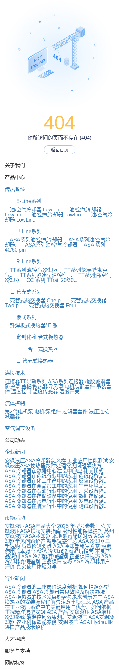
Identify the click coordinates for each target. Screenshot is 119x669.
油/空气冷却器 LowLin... (34, 209)
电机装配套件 (79, 386)
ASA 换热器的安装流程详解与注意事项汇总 (59, 599)
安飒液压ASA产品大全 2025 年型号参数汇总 (55, 526)
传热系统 (15, 189)
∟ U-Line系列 (23, 231)
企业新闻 (15, 452)
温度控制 (21, 391)
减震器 (12, 416)
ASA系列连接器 (66, 381)
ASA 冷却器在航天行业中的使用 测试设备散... (56, 506)
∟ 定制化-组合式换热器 (34, 337)
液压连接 (99, 411)
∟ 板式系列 (20, 317)
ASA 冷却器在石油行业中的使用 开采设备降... (56, 491)
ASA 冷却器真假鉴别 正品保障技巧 (60, 556)
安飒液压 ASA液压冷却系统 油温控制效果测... (58, 615)
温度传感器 (45, 391)
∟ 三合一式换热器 (31, 349)
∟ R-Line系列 (23, 261)
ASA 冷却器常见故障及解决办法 (69, 592)
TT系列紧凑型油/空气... (43, 275)
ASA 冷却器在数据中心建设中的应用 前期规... (56, 470)
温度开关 (69, 391)
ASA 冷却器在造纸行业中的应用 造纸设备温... (56, 475)
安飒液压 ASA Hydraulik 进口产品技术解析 (59, 625)
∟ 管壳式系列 (23, 292)
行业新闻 (15, 578)
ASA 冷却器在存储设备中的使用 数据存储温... (56, 496)
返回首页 (60, 149)
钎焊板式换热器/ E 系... (33, 325)
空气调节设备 (20, 428)
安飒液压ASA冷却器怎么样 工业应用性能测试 (56, 460)
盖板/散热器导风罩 (42, 386)
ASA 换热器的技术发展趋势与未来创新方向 (53, 597)
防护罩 (12, 386)
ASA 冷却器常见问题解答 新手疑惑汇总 (57, 539)
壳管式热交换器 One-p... (34, 300)
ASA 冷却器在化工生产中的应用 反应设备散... (56, 481)
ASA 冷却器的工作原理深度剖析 (41, 587)
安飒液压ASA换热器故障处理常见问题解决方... (59, 463)
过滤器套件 (75, 411)
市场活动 (15, 518)
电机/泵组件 (47, 411)
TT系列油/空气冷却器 (31, 270)
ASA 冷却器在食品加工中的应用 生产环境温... (56, 486)
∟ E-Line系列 (23, 201)
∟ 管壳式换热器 (29, 361)
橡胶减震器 (97, 381)
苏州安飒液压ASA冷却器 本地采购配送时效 (59, 533)
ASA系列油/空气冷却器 (33, 239)
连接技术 (15, 373)
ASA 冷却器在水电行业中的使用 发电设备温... (56, 501)
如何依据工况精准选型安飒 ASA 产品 (58, 609)
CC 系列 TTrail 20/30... (49, 280)
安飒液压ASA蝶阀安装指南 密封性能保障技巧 (58, 528)
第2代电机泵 (19, 411)
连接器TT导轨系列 (26, 381)
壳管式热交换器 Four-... (53, 305)
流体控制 (15, 403)
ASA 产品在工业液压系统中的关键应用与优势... (59, 604)
